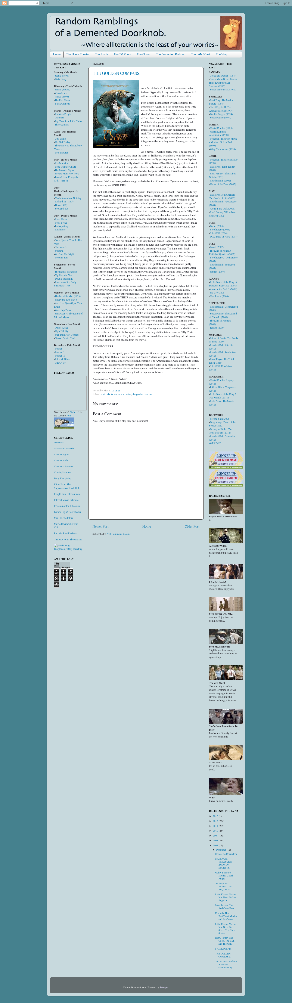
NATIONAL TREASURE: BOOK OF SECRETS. (223, 863)
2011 (216, 825)
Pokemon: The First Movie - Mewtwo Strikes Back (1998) (223, 142)
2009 (216, 835)
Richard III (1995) (64, 201)
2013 (216, 816)
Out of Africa (61, 327)
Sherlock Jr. (61, 247)
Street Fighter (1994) (220, 117)
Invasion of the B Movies (67, 505)
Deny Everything (62, 478)
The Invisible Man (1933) (68, 296)
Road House (61, 219)
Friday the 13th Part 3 (66, 299)
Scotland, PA (61, 208)
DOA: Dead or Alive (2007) (223, 236)
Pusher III (60, 355)
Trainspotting (61, 226)
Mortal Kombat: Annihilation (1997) (219, 133)
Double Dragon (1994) (221, 114)
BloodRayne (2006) (220, 229)
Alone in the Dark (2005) (222, 208)
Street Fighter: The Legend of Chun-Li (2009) (223, 315)
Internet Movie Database (66, 500)
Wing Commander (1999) (223, 149)
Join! (69, 415)
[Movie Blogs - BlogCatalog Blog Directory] (68, 548)
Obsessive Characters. (226, 854)
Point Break (61, 222)
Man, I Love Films (63, 517)
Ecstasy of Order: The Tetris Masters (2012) (220, 431)
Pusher (58, 348)
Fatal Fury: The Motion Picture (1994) (221, 102)
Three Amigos (62, 124)
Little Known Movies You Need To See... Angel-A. (226, 897)
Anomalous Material (64, 448)
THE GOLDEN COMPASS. (116, 73)
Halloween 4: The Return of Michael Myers (68, 315)
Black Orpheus (62, 103)
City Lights (60, 138)
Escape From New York (67, 173)
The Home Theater (77, 54)
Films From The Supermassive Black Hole (67, 486)
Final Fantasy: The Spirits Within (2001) (222, 175)
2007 (216, 845)
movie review (124, 394)
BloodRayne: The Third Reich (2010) (221, 360)
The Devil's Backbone (66, 271)
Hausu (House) (62, 89)
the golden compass (142, 394)
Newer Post (101, 526)
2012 (216, 821)
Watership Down (63, 310)
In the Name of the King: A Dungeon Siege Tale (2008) (223, 283)
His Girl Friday (62, 142)
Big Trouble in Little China (68, 121)
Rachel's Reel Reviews (65, 533)
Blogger (164, 987)
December (221, 849)
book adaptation (109, 394)
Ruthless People (63, 114)
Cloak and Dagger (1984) (223, 75)
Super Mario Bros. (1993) (223, 89)
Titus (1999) (61, 205)
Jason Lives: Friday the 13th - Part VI (66, 179)
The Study (101, 54)
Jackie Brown (62, 75)
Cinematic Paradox (63, 466)
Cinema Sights (61, 454)
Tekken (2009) (217, 327)
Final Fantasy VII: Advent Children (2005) (222, 214)
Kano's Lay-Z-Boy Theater (67, 511)
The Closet (143, 54)
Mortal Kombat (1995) (221, 128)
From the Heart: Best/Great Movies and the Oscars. (226, 916)
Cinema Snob (61, 460)
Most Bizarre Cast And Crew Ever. (224, 907)
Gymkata (59, 117)
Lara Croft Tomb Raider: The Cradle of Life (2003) (222, 196)
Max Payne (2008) (219, 296)
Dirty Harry (60, 79)
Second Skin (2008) (220, 418)
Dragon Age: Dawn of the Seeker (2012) (222, 423)
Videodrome (61, 93)
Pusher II (59, 352)
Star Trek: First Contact (66, 334)
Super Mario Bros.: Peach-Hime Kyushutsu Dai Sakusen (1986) (223, 82)
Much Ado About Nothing (68, 198)
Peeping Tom (61, 257)
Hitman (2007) (217, 271)
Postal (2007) (217, 247)
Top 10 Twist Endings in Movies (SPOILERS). (226, 964)
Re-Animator (61, 163)
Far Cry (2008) (217, 292)
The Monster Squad (65, 170)
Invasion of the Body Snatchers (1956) (65, 283)
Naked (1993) (62, 96)
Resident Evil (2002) (220, 180)
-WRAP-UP (60, 362)
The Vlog (221, 54)
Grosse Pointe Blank (65, 338)
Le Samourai (61, 152)
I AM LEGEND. (223, 948)
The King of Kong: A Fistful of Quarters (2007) (222, 252)
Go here (74, 412)
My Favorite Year (63, 275)
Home (56, 54)
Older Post (192, 526)
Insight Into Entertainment (67, 494)
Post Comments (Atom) (118, 533)
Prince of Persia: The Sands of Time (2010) (223, 339)
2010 (216, 830)
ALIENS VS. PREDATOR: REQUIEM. (223, 886)
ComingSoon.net (62, 472)
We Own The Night (64, 254)
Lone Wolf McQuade (65, 166)
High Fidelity (61, 331)
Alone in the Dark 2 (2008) (223, 289)
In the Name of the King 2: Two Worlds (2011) (223, 395)
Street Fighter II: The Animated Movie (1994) (221, 108)
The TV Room (122, 54)
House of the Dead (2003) (223, 184)
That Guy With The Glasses (68, 539)
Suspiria (59, 250)
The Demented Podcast (170, 54)
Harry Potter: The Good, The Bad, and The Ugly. (224, 940)
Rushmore (60, 229)
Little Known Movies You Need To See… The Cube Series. (225, 928)
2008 (216, 840)
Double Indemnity (64, 278)
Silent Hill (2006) (218, 233)
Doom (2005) (217, 226)
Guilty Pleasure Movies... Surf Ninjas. (224, 875)
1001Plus (59, 442)
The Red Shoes (62, 100)
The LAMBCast (200, 54)
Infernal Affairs (62, 359)
